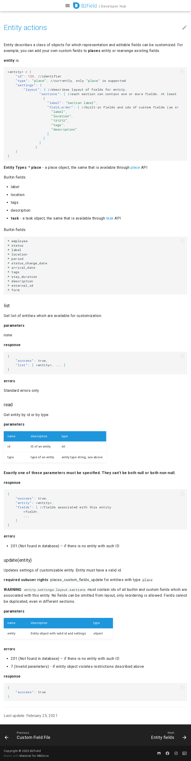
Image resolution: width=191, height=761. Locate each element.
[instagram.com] (176, 753)
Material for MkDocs (34, 756)
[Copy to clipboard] (182, 72)
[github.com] (159, 753)
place (135, 167)
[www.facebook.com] (167, 753)
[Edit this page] (184, 28)
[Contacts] (184, 753)
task (110, 218)
